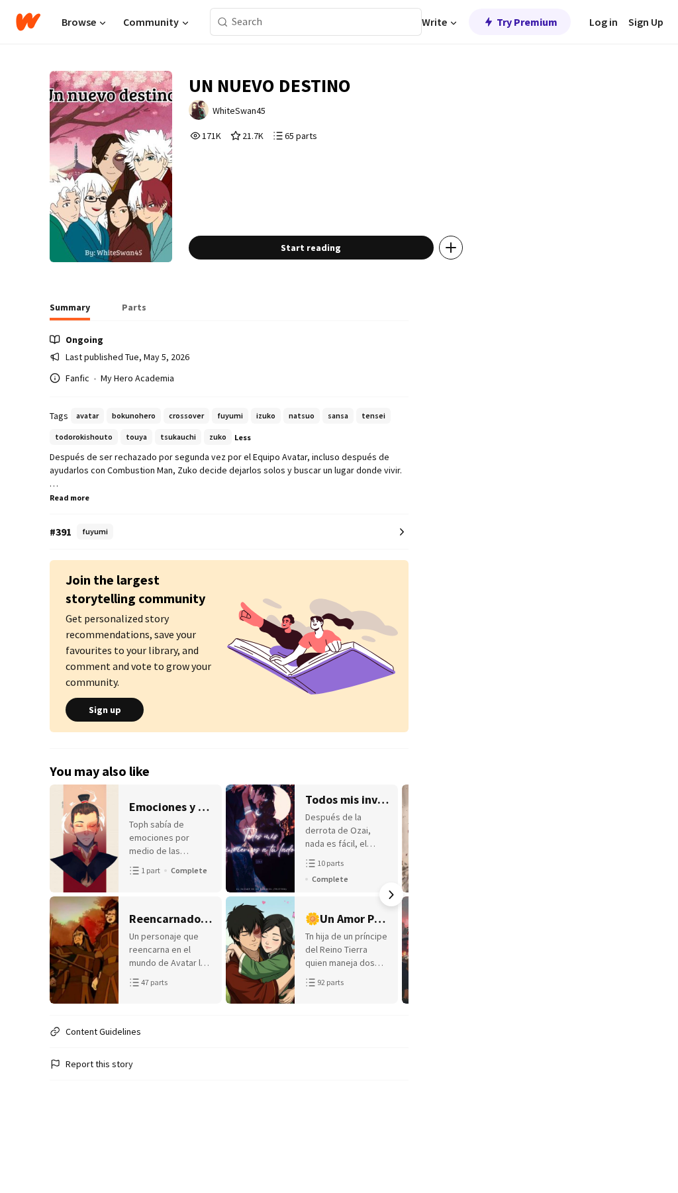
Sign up (105, 710)
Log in (603, 21)
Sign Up (645, 21)
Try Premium (527, 21)
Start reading (311, 248)
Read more (69, 497)
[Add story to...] (451, 248)
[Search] (223, 22)
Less (242, 437)
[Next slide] (391, 894)
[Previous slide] (67, 894)
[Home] (28, 22)
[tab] (70, 311)
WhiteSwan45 (239, 111)
